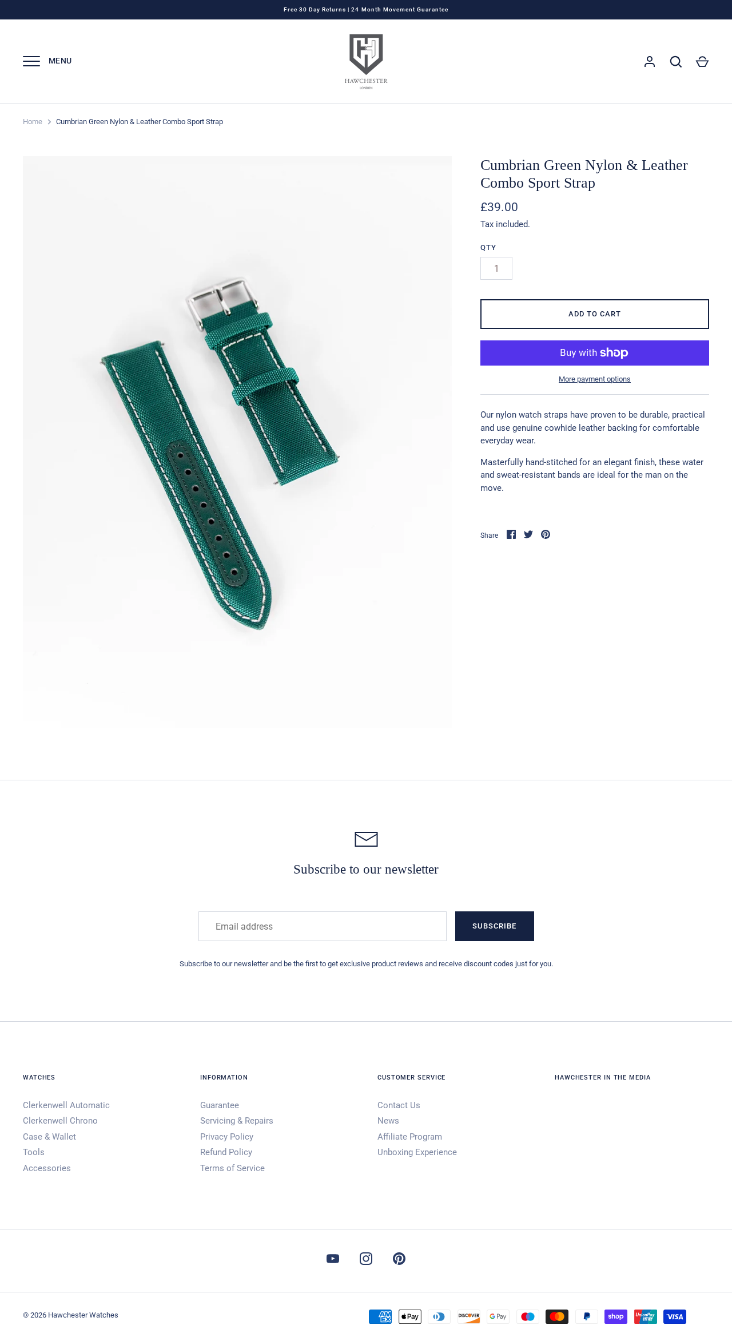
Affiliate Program (409, 1137)
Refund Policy (226, 1152)
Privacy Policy (226, 1137)
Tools (34, 1152)
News (388, 1121)
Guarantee (219, 1105)
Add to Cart (595, 314)
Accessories (47, 1168)
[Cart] (702, 61)
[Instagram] (366, 1260)
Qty (488, 247)
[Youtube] (333, 1260)
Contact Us (398, 1105)
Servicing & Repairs (236, 1121)
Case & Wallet (49, 1137)
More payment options (595, 379)
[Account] (649, 61)
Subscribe (494, 926)
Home (32, 121)
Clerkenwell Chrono (60, 1121)
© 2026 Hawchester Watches (70, 1315)
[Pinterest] (399, 1260)
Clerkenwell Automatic (66, 1105)
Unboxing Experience (417, 1152)
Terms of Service (232, 1168)
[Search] (676, 61)
